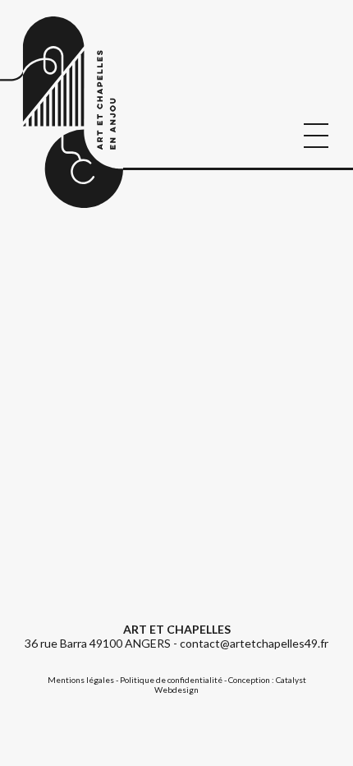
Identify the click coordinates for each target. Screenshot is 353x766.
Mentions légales (81, 680)
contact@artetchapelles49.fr (254, 643)
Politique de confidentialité (171, 680)
